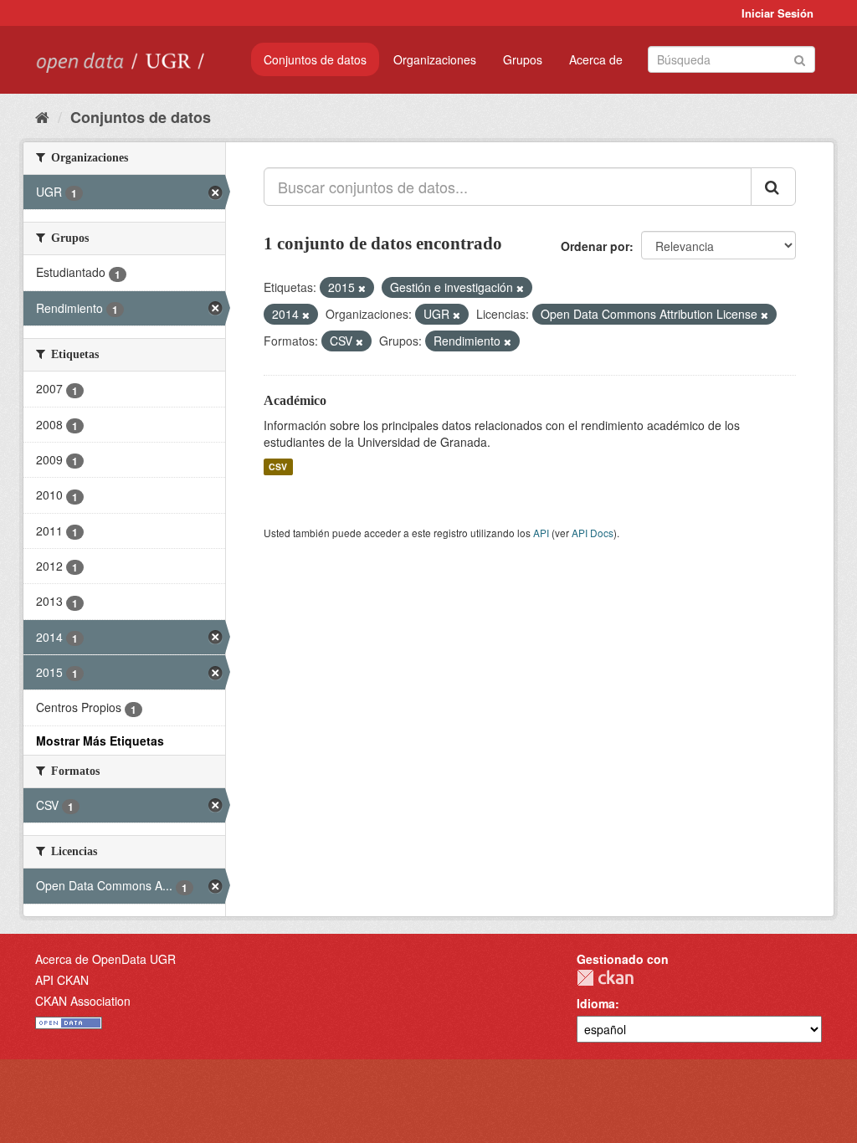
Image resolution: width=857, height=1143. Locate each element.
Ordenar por (595, 246)
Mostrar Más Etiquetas (100, 740)
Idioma (596, 1003)
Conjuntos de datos (315, 59)
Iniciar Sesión (777, 13)
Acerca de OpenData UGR (105, 959)
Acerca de (596, 59)
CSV (278, 466)
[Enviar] (800, 58)
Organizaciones (434, 59)
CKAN (605, 978)
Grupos (522, 59)
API (541, 532)
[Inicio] (42, 116)
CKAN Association (83, 1000)
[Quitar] (362, 288)
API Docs (592, 532)
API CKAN (62, 979)
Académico (295, 400)
